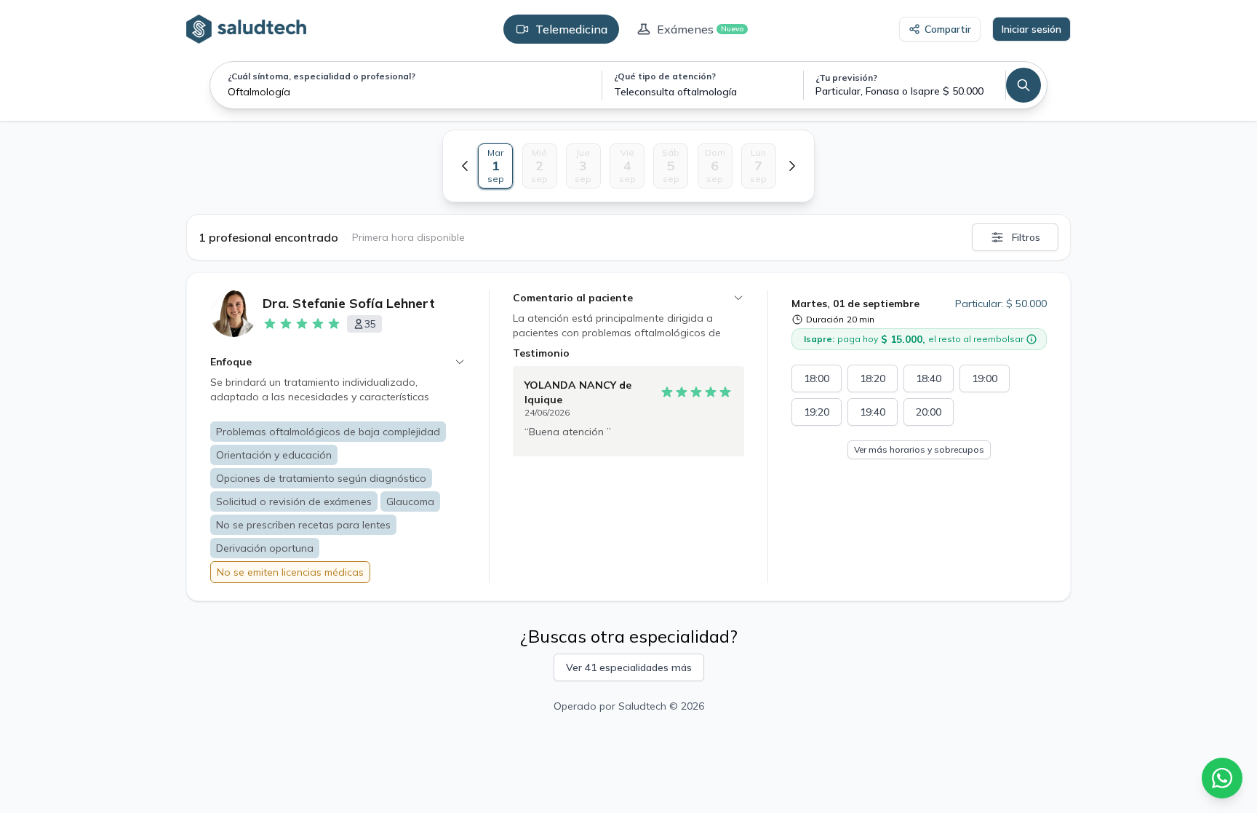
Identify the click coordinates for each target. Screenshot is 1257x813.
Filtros (1026, 237)
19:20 (816, 412)
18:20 (872, 378)
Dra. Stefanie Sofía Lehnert (349, 303)
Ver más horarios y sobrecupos (919, 449)
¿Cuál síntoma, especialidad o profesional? (321, 76)
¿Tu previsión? (846, 77)
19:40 (872, 412)
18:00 (816, 378)
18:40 (928, 378)
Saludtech (642, 706)
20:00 (928, 412)
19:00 (984, 378)
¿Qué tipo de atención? (665, 76)
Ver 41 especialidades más (629, 667)
